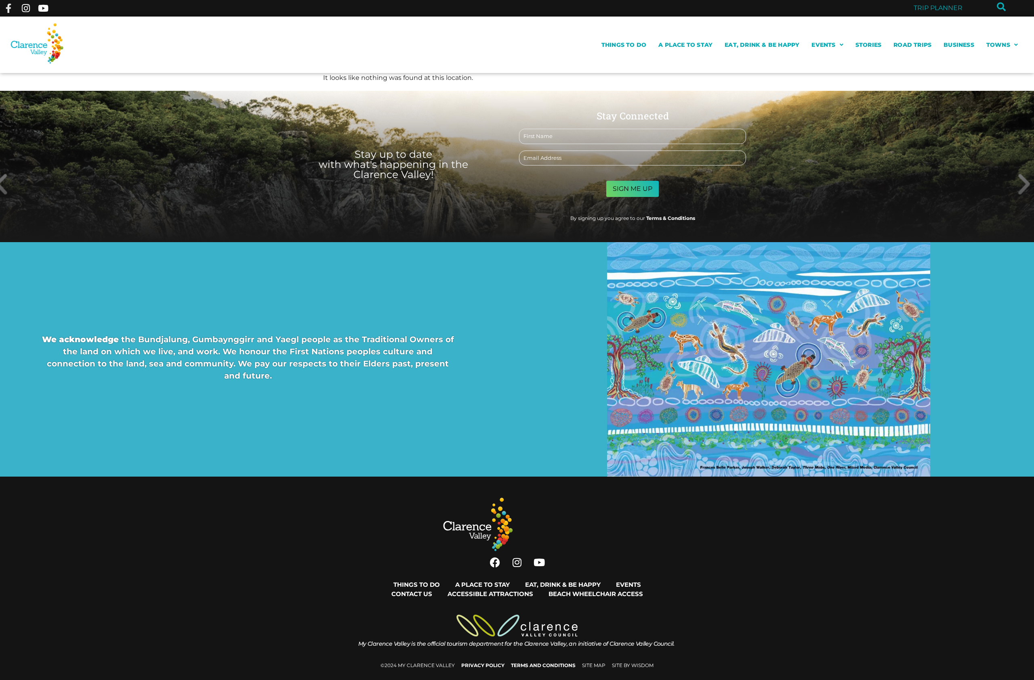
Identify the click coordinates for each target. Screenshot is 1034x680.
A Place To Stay (685, 44)
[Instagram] (25, 8)
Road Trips (912, 44)
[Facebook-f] (8, 8)
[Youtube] (43, 8)
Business (959, 44)
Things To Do (623, 44)
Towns (998, 44)
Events (823, 44)
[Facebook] (495, 562)
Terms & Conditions (670, 218)
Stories (868, 44)
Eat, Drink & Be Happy (762, 44)
